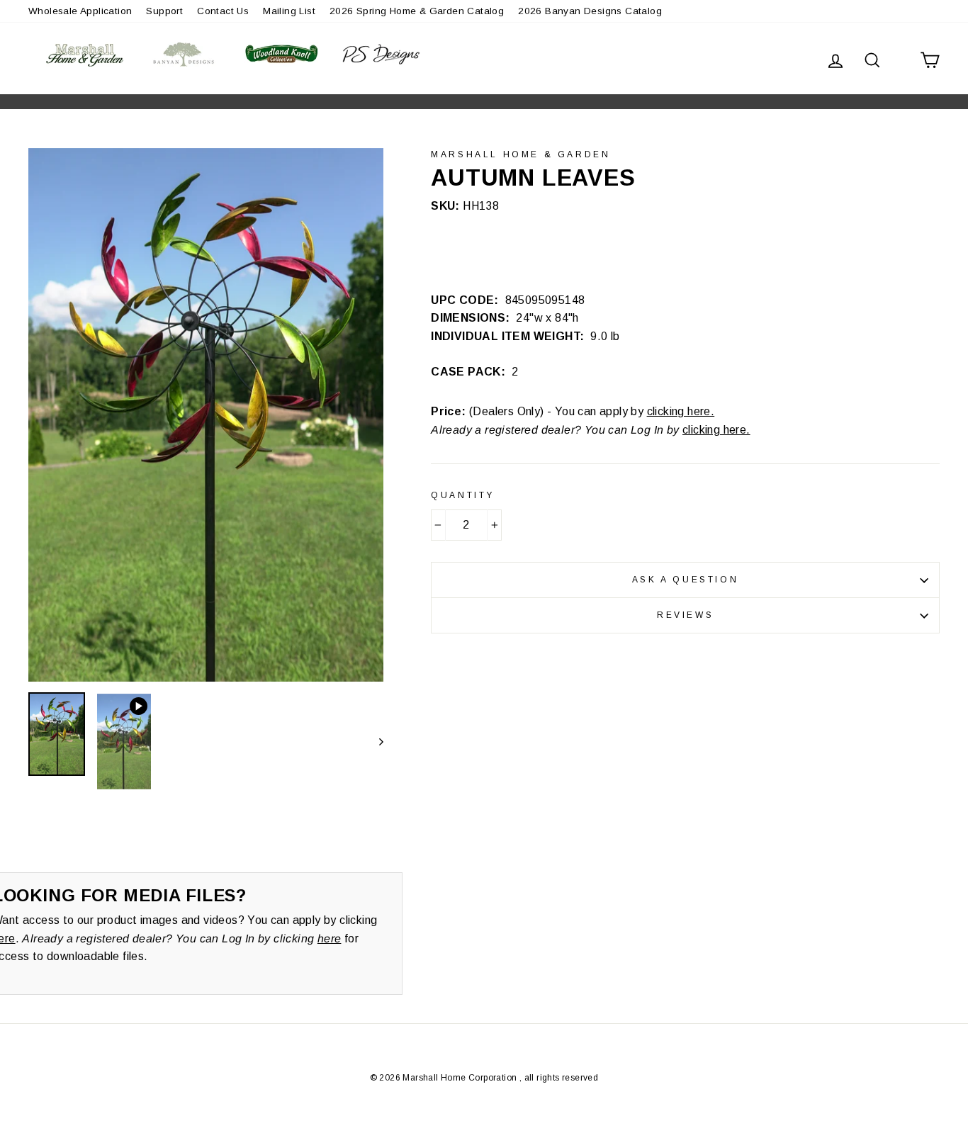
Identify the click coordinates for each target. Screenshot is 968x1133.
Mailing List (289, 11)
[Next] (374, 741)
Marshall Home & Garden (520, 154)
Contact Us (223, 11)
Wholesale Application (80, 11)
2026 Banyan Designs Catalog (590, 11)
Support (164, 11)
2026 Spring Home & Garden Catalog (417, 11)
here (329, 938)
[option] (206, 415)
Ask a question (685, 580)
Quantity (463, 495)
